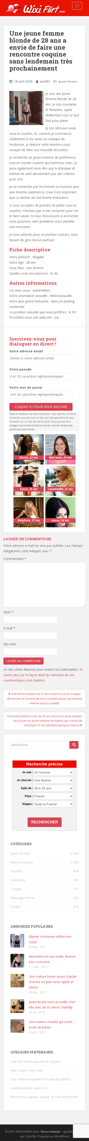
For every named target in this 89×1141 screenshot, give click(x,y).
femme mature (21, 862)
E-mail (9, 628)
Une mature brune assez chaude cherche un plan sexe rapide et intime (53, 981)
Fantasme (17, 880)
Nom (8, 612)
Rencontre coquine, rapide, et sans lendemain (44, 1097)
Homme (16, 871)
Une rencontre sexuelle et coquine (35, 1061)
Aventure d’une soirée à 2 (29, 1088)
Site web (9, 644)
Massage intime (22, 898)
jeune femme (67, 81)
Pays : (29, 796)
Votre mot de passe (25, 387)
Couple (15, 906)
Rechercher (44, 822)
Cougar (15, 889)
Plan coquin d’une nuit (26, 1070)
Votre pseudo (20, 369)
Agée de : (27, 788)
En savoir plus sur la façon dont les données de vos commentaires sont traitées (43, 674)
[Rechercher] (74, 745)
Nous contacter (51, 1132)
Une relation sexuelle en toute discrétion (40, 1079)
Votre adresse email (26, 351)
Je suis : (27, 772)
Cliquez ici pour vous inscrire (41, 407)
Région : (27, 804)
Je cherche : (25, 780)
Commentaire (14, 559)
